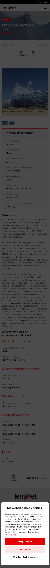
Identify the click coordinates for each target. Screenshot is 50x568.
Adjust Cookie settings (27, 557)
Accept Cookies (25, 541)
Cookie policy (10, 534)
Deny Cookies (25, 549)
